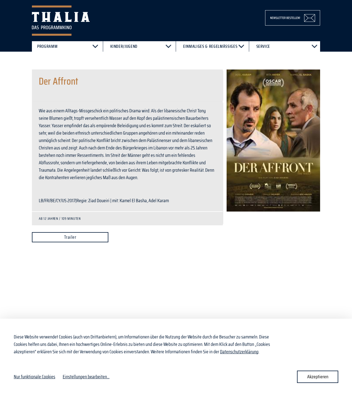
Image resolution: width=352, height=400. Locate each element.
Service (263, 46)
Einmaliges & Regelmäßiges (210, 46)
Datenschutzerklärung (239, 351)
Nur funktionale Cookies (34, 376)
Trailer (70, 237)
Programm (47, 46)
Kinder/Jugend (124, 46)
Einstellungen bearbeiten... (86, 376)
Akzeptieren (317, 376)
